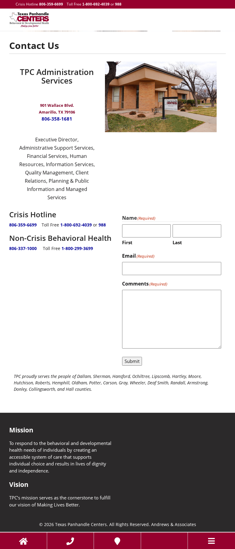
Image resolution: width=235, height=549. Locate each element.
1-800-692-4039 (96, 4)
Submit (132, 361)
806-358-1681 (57, 119)
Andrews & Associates (173, 524)
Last (177, 242)
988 (117, 4)
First (127, 242)
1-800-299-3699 (77, 248)
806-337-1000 (23, 248)
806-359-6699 (51, 4)
